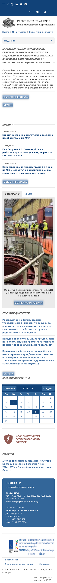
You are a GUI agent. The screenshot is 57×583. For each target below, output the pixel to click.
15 (43, 407)
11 (14, 407)
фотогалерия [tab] (12, 194)
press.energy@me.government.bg (22, 501)
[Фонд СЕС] (22, 438)
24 (6, 416)
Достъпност (11, 559)
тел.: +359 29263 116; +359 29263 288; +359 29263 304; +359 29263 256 (28, 497)
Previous (8, 212)
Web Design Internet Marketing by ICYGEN (43, 578)
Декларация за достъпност (20, 563)
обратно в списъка (16, 96)
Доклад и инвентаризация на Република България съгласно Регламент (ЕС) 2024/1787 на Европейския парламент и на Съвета (27, 465)
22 (43, 411)
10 (6, 407)
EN (30, 12)
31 (6, 421)
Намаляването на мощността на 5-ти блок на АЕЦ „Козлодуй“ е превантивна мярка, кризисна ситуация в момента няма (27, 170)
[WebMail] (37, 12)
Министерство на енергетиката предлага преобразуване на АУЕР (27, 136)
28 (36, 416)
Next (48, 212)
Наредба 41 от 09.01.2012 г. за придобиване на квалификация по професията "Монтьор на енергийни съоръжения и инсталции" (28, 341)
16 (51, 407)
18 (14, 411)
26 (21, 416)
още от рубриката (15, 181)
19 (21, 411)
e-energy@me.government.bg (20, 487)
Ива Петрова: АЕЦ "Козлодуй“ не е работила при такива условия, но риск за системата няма (27, 152)
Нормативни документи (41, 32)
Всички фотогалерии (28, 302)
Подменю (9, 40)
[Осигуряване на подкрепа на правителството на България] (32, 547)
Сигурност (44, 563)
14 (36, 407)
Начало (5, 32)
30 (51, 416)
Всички (8, 373)
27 (28, 416)
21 (36, 411)
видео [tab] (28, 194)
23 (51, 411)
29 (43, 416)
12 (21, 407)
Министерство (19, 32)
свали (7, 104)
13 (28, 407)
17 (6, 411)
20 (28, 411)
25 (14, 416)
